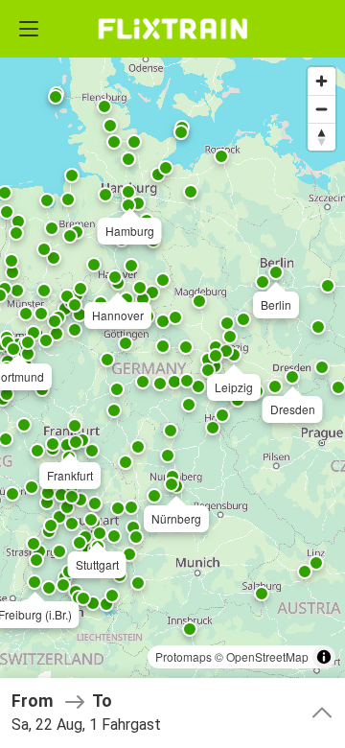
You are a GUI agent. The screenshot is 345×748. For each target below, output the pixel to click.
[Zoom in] (321, 81)
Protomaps (183, 656)
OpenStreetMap (267, 656)
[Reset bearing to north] (321, 137)
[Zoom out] (321, 109)
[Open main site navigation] (29, 29)
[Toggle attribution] (323, 656)
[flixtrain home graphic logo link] (172, 29)
